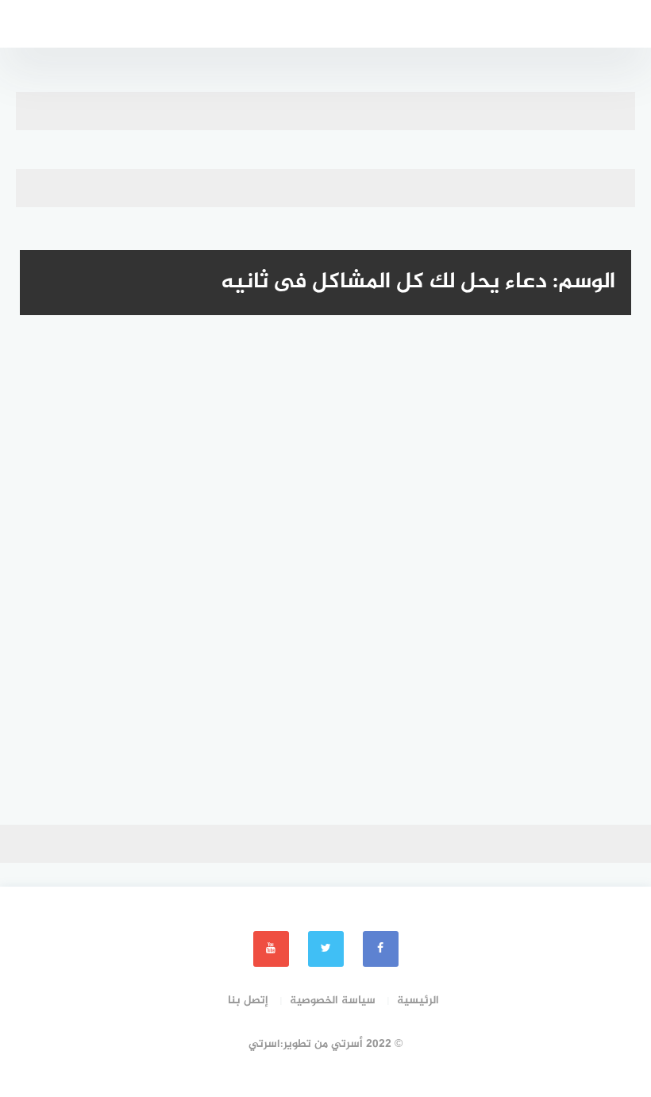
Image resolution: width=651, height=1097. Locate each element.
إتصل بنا (248, 1000)
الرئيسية (418, 1000)
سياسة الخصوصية (333, 1000)
